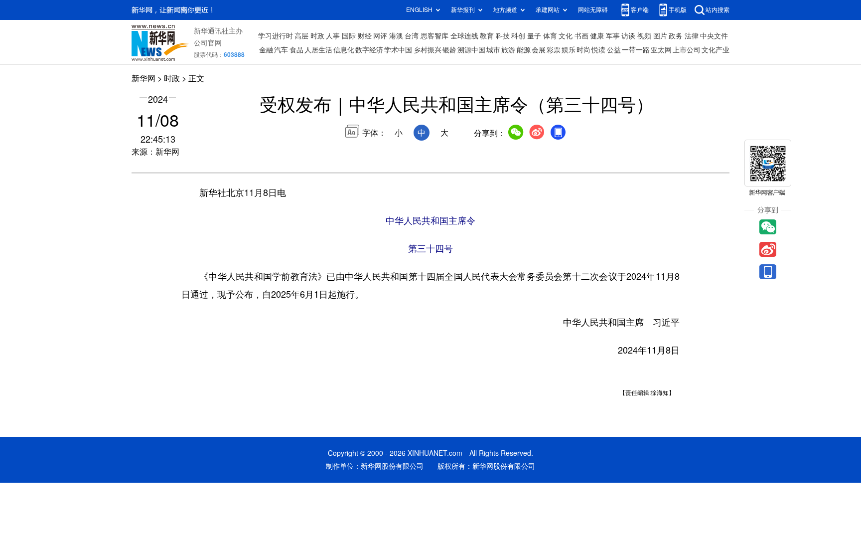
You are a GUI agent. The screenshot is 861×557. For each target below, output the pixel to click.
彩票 (554, 49)
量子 (534, 35)
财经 (365, 35)
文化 (566, 35)
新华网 (143, 78)
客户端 (640, 9)
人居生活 (318, 49)
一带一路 (636, 49)
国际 (349, 35)
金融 (266, 49)
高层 (301, 35)
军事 (613, 35)
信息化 (343, 49)
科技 (503, 35)
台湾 (412, 35)
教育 (487, 35)
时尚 (583, 49)
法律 (692, 35)
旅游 (508, 49)
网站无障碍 (593, 9)
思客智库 (434, 35)
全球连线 (464, 35)
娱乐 (568, 49)
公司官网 (208, 42)
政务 (676, 35)
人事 (333, 35)
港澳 (396, 35)
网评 (380, 35)
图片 (660, 35)
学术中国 (398, 49)
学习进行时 (275, 35)
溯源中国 (471, 49)
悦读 (598, 49)
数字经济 (369, 49)
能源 (524, 49)
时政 (317, 35)
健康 (597, 35)
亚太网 (661, 49)
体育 (550, 35)
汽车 (281, 49)
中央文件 (714, 35)
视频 (644, 35)
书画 (581, 35)
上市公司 (687, 49)
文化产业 (715, 49)
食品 (296, 49)
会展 (539, 49)
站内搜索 (717, 9)
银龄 (449, 49)
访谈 (628, 35)
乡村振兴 (427, 49)
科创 (518, 35)
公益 (614, 49)
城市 (493, 49)
